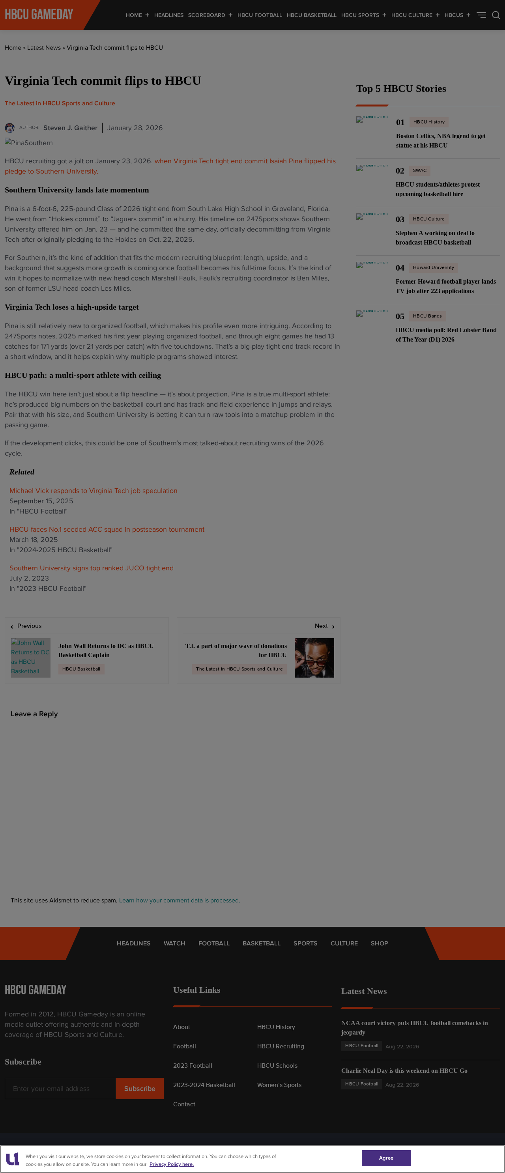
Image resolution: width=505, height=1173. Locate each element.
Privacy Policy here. (172, 1164)
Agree (386, 1158)
